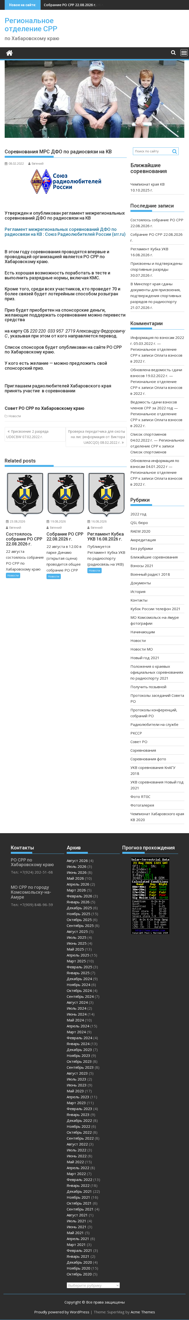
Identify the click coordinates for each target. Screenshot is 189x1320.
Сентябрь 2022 (80, 1138)
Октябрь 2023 (79, 1061)
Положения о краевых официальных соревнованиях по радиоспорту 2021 (156, 672)
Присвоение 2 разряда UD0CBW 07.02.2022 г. (27, 434)
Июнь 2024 (77, 1014)
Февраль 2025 (79, 966)
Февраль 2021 (79, 1250)
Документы (140, 582)
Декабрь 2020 (79, 1262)
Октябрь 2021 (79, 1203)
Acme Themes (143, 1311)
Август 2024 (77, 1002)
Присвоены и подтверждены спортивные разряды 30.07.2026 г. (156, 269)
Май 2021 (75, 1232)
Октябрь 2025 (79, 919)
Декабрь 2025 (79, 907)
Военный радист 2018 (150, 574)
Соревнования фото (148, 758)
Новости (15, 416)
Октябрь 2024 (79, 990)
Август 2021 (77, 1214)
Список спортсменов (148, 451)
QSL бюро (139, 522)
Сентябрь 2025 (80, 925)
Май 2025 (75, 949)
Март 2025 (76, 960)
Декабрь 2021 (79, 1191)
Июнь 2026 (77, 872)
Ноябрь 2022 (78, 1126)
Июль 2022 (76, 1149)
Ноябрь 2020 (78, 1268)
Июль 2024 (76, 1008)
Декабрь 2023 (79, 1049)
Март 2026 (76, 890)
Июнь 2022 (77, 1155)
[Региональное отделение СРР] (9, 52)
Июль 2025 (76, 937)
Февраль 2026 (79, 895)
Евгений (38, 163)
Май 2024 (75, 1020)
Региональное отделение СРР (31, 24)
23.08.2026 (17, 521)
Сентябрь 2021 (80, 1209)
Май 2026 (75, 878)
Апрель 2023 (78, 1096)
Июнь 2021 (77, 1226)
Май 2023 (75, 1090)
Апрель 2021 (78, 1238)
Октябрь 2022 (79, 1132)
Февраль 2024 (79, 1037)
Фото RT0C (140, 796)
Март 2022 (76, 1173)
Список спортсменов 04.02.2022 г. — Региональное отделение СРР (157, 440)
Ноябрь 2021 (78, 1197)
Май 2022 (75, 1161)
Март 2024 (76, 1031)
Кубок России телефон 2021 (155, 608)
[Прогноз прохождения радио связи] (150, 932)
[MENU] (184, 52)
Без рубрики (141, 548)
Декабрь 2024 (79, 978)
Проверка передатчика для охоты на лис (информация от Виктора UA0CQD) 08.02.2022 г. (96, 437)
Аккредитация (143, 539)
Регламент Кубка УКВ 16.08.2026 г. (74, 4)
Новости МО (141, 649)
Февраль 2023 (79, 1108)
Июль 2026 (76, 866)
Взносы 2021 (142, 565)
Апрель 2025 (78, 955)
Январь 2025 (78, 972)
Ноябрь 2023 (78, 1055)
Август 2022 (77, 1144)
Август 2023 (77, 1073)
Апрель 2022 (78, 1167)
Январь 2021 (78, 1256)
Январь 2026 (78, 901)
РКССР (136, 733)
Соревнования (143, 750)
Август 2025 (77, 931)
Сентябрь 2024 (80, 996)
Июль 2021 (76, 1220)
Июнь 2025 (77, 943)
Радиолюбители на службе (154, 724)
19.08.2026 (58, 521)
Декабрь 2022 (79, 1120)
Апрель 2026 (78, 884)
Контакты (138, 600)
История (137, 591)
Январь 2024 (78, 1043)
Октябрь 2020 (79, 1274)
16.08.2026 (99, 521)
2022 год (138, 513)
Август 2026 (77, 860)
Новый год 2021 (144, 657)
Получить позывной (148, 686)
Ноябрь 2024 (78, 984)
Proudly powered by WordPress (61, 1311)
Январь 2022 (78, 1185)
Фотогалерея (142, 805)
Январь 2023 (78, 1114)
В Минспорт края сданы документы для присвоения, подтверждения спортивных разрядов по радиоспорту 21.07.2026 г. (155, 295)
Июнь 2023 (77, 1084)
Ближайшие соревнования (154, 557)
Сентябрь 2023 (80, 1067)
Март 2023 (76, 1102)
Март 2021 (76, 1244)
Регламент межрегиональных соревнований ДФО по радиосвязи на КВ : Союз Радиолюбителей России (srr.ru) (65, 232)
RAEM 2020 (140, 531)
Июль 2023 (76, 1079)
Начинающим (142, 631)
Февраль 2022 (79, 1179)
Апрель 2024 (78, 1025)
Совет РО (138, 741)
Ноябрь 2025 (78, 913)
